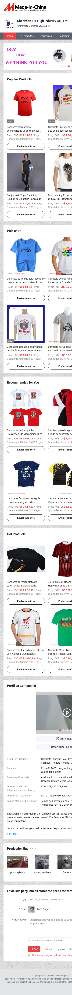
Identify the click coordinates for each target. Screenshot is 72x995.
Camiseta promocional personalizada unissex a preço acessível (23, 130)
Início (10, 36)
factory (67, 872)
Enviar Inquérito (26, 146)
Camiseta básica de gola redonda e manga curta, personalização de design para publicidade (26, 282)
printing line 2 (17, 872)
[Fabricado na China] (25, 7)
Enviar (34, 949)
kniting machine (42, 872)
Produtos (28, 36)
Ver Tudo (12, 833)
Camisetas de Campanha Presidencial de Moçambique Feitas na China (26, 434)
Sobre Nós (46, 36)
